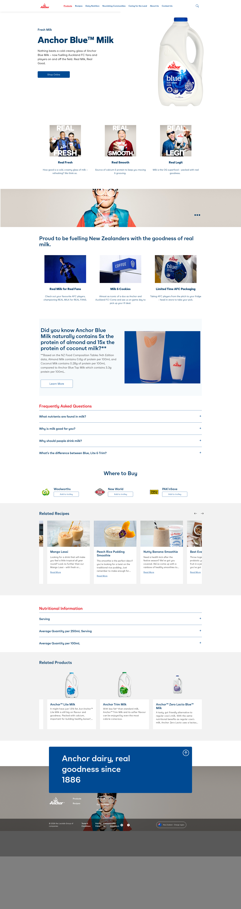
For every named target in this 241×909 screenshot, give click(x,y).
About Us (154, 6)
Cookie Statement (114, 824)
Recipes (78, 6)
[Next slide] (202, 513)
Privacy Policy (98, 824)
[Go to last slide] (195, 513)
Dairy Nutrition (92, 6)
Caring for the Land (138, 6)
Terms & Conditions (86, 824)
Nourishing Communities (114, 6)
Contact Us (167, 6)
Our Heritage (103, 804)
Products (68, 6)
